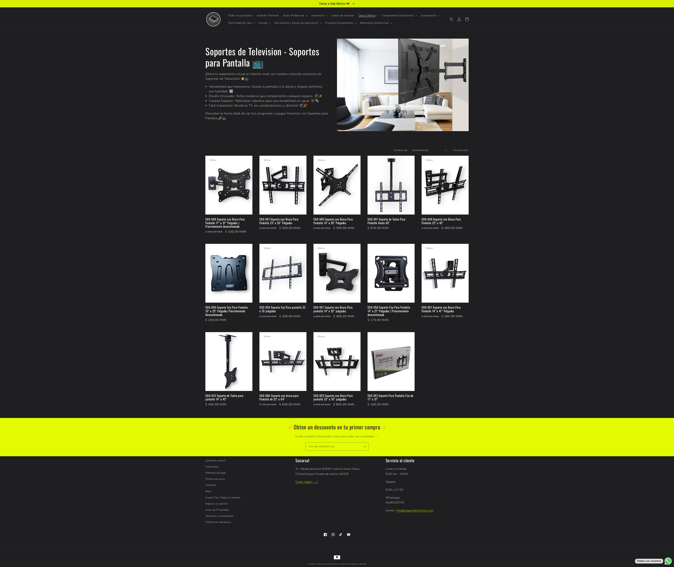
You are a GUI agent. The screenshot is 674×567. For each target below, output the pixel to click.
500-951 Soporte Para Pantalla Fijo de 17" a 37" (390, 397)
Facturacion (212, 466)
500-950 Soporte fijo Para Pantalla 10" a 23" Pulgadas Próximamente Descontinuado (226, 311)
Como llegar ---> (306, 482)
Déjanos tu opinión (216, 503)
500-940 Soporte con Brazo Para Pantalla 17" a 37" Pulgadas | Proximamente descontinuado (225, 222)
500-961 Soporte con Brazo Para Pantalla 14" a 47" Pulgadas (441, 309)
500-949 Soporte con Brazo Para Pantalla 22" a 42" (441, 221)
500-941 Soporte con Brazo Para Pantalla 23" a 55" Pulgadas (278, 221)
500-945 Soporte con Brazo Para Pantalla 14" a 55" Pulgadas (333, 221)
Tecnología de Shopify (356, 564)
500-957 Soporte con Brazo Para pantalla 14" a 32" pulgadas (332, 309)
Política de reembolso (218, 522)
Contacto (210, 485)
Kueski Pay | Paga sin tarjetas (223, 497)
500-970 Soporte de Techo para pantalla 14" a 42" (224, 397)
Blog (208, 491)
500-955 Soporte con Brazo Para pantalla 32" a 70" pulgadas (333, 397)
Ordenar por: (401, 150)
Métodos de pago (215, 472)
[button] (295, 15)
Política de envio (215, 479)
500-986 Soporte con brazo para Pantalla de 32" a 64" (279, 397)
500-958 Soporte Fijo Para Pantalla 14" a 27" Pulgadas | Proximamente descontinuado (389, 311)
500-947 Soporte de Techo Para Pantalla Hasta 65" (386, 221)
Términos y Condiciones (219, 516)
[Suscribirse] (364, 446)
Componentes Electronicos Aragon (331, 564)
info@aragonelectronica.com (415, 510)
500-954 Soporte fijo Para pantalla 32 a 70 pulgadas (282, 309)
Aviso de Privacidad (217, 510)
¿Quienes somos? (215, 460)
